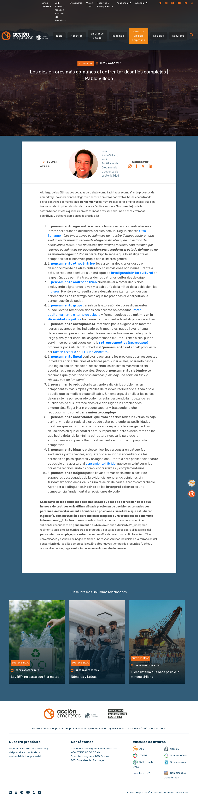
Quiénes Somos (97, 728)
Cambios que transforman (175, 775)
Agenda (139, 3)
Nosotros (77, 35)
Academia (122, 3)
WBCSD (174, 748)
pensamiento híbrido (100, 463)
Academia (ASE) (138, 728)
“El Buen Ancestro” (94, 352)
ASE (141, 748)
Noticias (158, 35)
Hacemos (118, 35)
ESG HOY (144, 772)
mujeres (54, 291)
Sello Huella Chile (143, 764)
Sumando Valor (179, 755)
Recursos (178, 35)
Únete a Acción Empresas (138, 35)
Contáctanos (157, 728)
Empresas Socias (97, 35)
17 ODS (143, 755)
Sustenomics (178, 762)
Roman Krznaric (64, 352)
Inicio (59, 35)
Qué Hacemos (117, 728)
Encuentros (76, 3)
